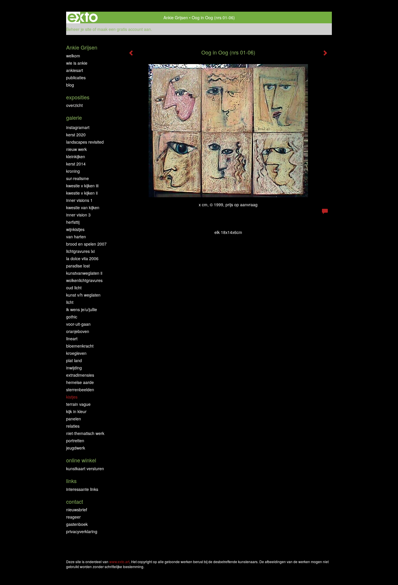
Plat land (74, 360)
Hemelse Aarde (80, 382)
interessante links (82, 489)
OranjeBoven (77, 331)
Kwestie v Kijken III (82, 185)
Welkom (73, 56)
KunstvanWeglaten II (84, 273)
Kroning (73, 171)
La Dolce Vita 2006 (82, 258)
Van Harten (76, 236)
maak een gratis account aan (124, 29)
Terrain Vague (78, 404)
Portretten (75, 440)
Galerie (74, 117)
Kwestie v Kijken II (82, 193)
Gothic (71, 317)
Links (71, 480)
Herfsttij (73, 222)
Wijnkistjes (75, 229)
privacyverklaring (81, 531)
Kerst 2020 (76, 135)
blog (70, 85)
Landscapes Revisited (85, 142)
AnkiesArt (74, 70)
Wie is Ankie (76, 63)
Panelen (73, 419)
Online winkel (81, 460)
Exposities (77, 97)
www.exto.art (119, 561)
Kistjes (72, 397)
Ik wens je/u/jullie (81, 309)
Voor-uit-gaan (78, 324)
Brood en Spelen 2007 (86, 244)
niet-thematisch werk (85, 433)
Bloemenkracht (80, 346)
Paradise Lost (78, 266)
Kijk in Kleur (76, 411)
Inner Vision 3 (78, 215)
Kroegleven (76, 353)
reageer (73, 517)
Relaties (73, 426)
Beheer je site (78, 29)
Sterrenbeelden (80, 389)
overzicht (74, 105)
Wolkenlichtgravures (84, 280)
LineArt (72, 338)
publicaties (76, 77)
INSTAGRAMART (77, 127)
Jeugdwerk (75, 448)
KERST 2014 (76, 164)
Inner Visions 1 (79, 200)
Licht (69, 302)
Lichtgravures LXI (80, 251)
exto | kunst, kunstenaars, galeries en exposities (82, 17)
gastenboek (77, 524)
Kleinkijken (75, 156)
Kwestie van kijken (82, 207)
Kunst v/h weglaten (83, 295)
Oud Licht (74, 287)
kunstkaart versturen (85, 468)
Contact (74, 501)
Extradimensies (80, 375)
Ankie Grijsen (175, 17)
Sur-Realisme (77, 178)
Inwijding (74, 368)
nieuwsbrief (76, 509)
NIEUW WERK (76, 149)
